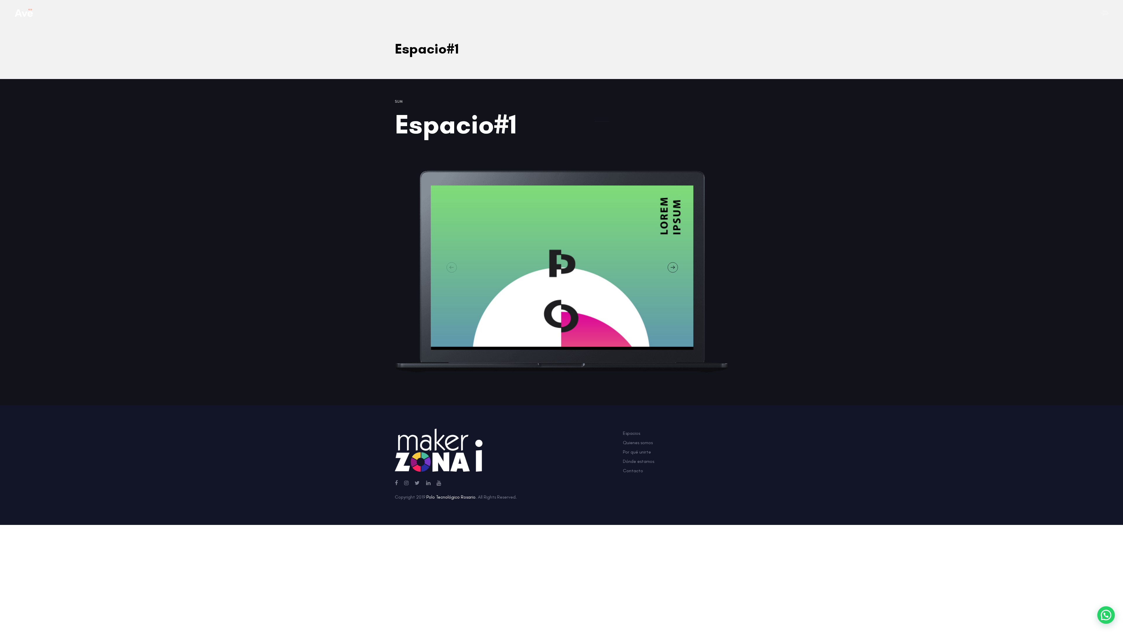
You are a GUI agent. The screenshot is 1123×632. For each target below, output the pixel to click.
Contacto (633, 470)
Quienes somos (638, 442)
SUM (399, 101)
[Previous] (452, 267)
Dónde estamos (638, 461)
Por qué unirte (637, 452)
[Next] (673, 267)
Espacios (631, 433)
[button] (1104, 13)
